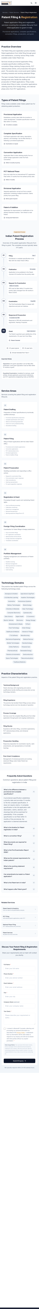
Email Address (9, 983)
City (5, 992)
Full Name (7, 964)
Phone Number (9, 974)
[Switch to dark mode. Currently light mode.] (31, 3)
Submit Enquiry (18, 1061)
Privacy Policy (21, 1032)
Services (5, 12)
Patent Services (14, 12)
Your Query (7, 1011)
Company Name (12, 1002)
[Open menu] (36, 3)
